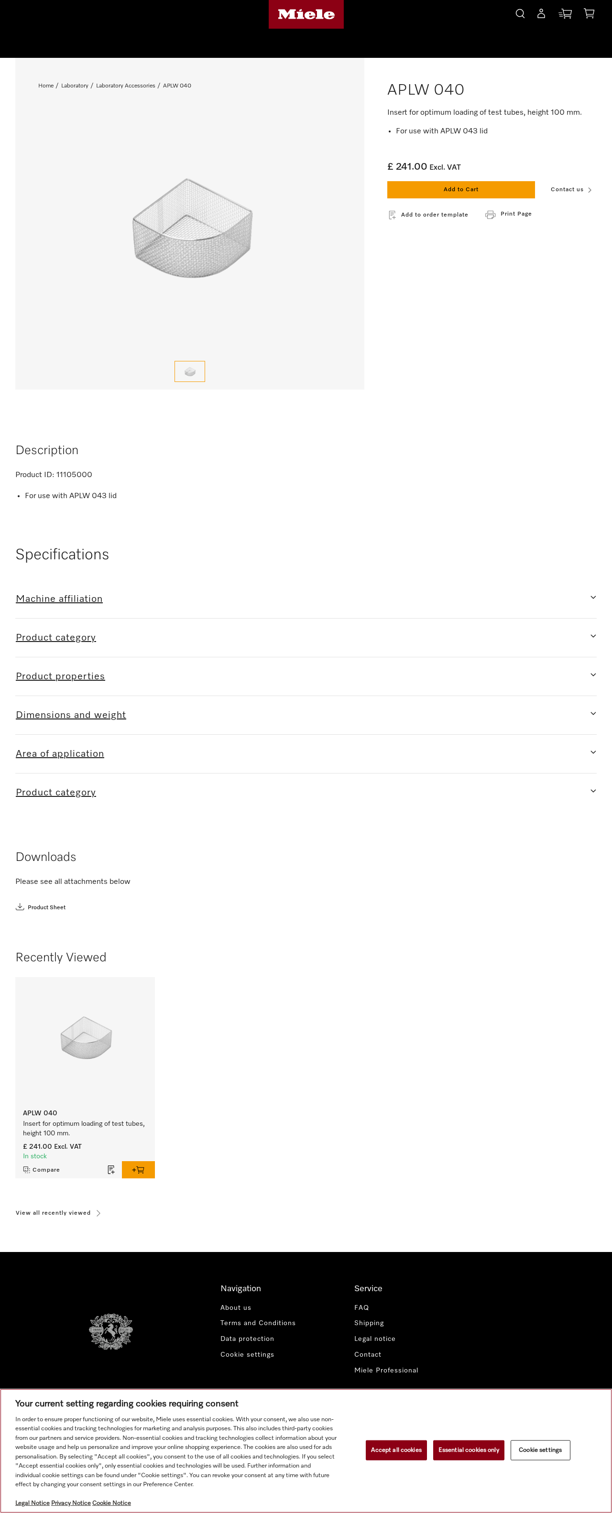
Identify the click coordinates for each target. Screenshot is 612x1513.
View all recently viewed (53, 1213)
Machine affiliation (59, 599)
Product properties (60, 676)
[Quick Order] (565, 15)
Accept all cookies (396, 1450)
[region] (306, 1451)
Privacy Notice (71, 1503)
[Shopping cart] (589, 15)
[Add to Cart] (138, 1169)
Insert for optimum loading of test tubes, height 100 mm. (84, 1129)
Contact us (567, 190)
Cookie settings (540, 1450)
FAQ (361, 1308)
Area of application (60, 754)
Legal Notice (32, 1503)
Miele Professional (386, 1370)
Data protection (247, 1339)
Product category (56, 637)
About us (235, 1308)
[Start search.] (520, 12)
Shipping (369, 1323)
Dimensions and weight (71, 715)
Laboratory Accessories (125, 86)
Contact (368, 1354)
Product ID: (35, 475)
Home (46, 86)
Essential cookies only (468, 1450)
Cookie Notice (111, 1503)
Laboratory (74, 86)
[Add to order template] (111, 1169)
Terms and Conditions (258, 1323)
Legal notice (375, 1339)
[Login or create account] (541, 15)
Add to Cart (461, 190)
